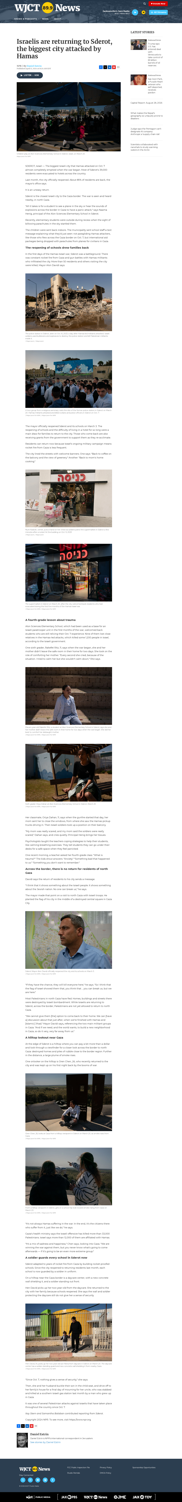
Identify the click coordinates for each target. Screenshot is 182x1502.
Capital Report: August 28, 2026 (146, 103)
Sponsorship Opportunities (143, 1468)
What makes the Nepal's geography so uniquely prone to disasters (147, 116)
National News (154, 40)
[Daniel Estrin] (22, 1440)
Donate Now (159, 4)
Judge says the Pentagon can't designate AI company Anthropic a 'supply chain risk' (146, 131)
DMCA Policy (105, 1473)
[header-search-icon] (144, 4)
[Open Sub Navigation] (39, 19)
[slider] (139, 12)
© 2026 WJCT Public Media (29, 1486)
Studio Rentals (73, 1473)
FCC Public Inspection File (78, 1468)
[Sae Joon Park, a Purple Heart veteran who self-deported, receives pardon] (139, 80)
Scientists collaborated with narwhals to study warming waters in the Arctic (144, 147)
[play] (135, 12)
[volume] (143, 12)
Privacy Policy (106, 1468)
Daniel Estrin (34, 66)
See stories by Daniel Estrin (45, 1442)
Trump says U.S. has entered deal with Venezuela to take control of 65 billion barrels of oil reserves (155, 55)
